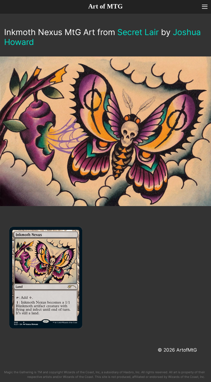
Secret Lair (138, 32)
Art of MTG (105, 6)
